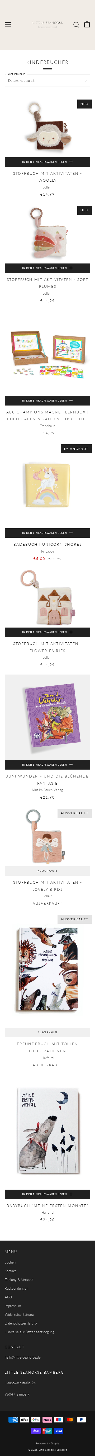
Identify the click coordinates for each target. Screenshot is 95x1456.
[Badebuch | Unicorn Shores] (47, 485)
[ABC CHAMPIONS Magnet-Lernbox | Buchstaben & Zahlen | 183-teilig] (47, 353)
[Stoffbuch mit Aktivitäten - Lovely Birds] (47, 836)
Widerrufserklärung (19, 1314)
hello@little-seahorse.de (23, 1357)
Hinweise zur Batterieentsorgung (29, 1332)
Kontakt (10, 1271)
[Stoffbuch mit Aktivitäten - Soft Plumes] (47, 233)
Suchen (10, 1262)
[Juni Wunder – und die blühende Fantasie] (47, 717)
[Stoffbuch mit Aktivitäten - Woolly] (47, 127)
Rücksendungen (16, 1288)
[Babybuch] (47, 1132)
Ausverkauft (48, 870)
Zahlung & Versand (19, 1280)
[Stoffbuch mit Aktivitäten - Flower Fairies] (47, 598)
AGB (8, 1297)
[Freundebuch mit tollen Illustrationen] (47, 970)
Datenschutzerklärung (21, 1323)
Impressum (13, 1306)
